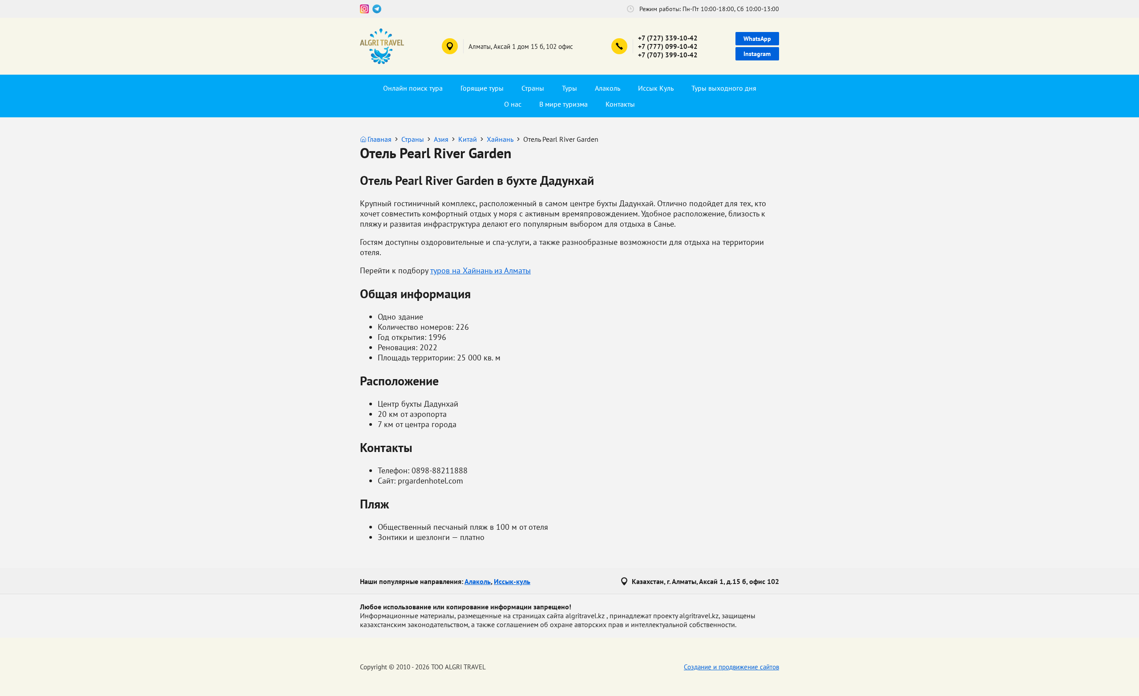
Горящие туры (482, 88)
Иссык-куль (512, 581)
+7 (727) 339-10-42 (668, 38)
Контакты (620, 104)
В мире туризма (563, 104)
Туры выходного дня (723, 88)
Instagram (757, 54)
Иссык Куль (656, 88)
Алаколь (607, 88)
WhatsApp (757, 39)
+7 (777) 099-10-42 (668, 46)
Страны (532, 88)
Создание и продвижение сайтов (731, 667)
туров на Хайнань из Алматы (480, 270)
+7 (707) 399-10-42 (668, 55)
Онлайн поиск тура (413, 88)
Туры (569, 88)
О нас (512, 104)
